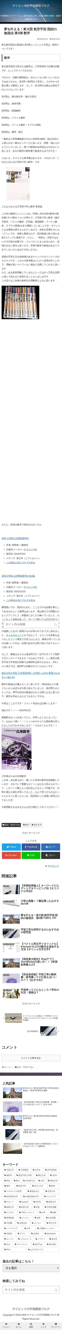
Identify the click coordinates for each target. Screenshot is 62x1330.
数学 (27, 825)
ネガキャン (16, 635)
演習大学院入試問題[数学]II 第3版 (18, 576)
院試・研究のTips (12, 825)
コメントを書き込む (31, 1058)
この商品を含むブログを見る (20, 562)
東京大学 (37, 825)
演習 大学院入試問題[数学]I (15, 538)
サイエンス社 (30, 549)
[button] (56, 1290)
